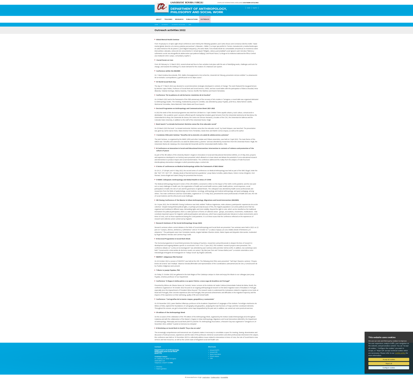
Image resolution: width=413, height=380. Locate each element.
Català (248, 8)
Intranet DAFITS (214, 350)
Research (179, 19)
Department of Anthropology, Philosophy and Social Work (198, 10)
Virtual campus (214, 356)
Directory (159, 367)
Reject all (389, 363)
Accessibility (224, 377)
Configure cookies (389, 368)
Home (156, 24)
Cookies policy (215, 377)
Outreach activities (178, 24)
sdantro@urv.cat (160, 361)
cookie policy (400, 353)
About (159, 19)
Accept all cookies (389, 359)
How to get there (161, 369)
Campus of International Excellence (237, 2)
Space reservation (215, 354)
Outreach (204, 19)
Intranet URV (213, 352)
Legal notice (206, 377)
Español (255, 8)
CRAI (211, 358)
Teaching (168, 19)
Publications (192, 19)
